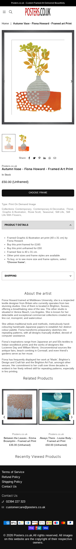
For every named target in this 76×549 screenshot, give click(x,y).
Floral (70, 209)
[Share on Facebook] (29, 157)
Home (5, 23)
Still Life (59, 212)
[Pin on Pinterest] (39, 157)
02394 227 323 (15, 501)
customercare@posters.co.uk (25, 507)
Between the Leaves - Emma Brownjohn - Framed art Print (20, 439)
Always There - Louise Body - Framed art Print (56, 439)
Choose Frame (38, 192)
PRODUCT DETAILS (16, 224)
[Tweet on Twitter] (34, 157)
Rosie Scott (34, 212)
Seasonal (48, 212)
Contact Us (9, 486)
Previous (4, 81)
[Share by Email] (55, 157)
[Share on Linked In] (44, 157)
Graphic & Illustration (14, 212)
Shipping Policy (12, 481)
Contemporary (23, 209)
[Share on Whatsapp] (49, 157)
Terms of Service (13, 472)
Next (71, 81)
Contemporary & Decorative (49, 209)
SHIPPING (11, 275)
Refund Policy (11, 477)
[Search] (10, 11)
